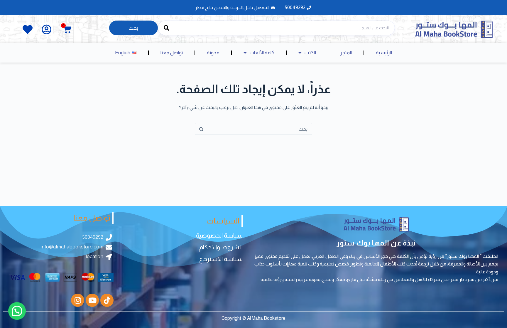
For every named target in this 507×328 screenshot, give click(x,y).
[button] (17, 311)
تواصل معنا (171, 52)
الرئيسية (384, 52)
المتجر (346, 52)
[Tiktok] (107, 300)
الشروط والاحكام (221, 247)
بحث (133, 28)
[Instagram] (77, 300)
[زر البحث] (201, 129)
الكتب (310, 52)
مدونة (213, 52)
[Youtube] (92, 300)
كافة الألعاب (262, 52)
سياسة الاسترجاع (221, 258)
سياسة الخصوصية (219, 235)
